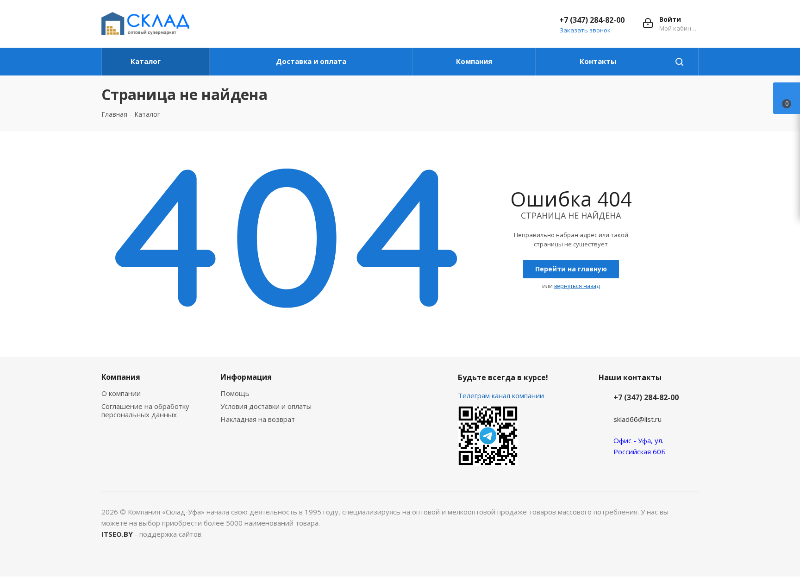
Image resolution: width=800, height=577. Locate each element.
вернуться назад (577, 286)
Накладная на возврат (257, 419)
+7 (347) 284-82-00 (592, 20)
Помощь (235, 393)
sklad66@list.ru (637, 419)
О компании (121, 393)
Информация (246, 377)
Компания (120, 377)
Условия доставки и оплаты (266, 406)
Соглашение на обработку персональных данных (145, 410)
